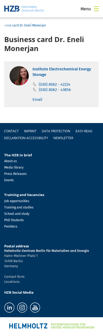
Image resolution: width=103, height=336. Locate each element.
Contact (11, 131)
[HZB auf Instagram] (22, 307)
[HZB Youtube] (35, 307)
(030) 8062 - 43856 (55, 89)
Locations (12, 282)
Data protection (56, 131)
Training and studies (19, 207)
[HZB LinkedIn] (9, 307)
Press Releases (15, 174)
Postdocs (10, 226)
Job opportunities (16, 201)
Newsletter (63, 138)
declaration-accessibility (26, 138)
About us (10, 161)
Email (37, 99)
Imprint (30, 131)
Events (9, 180)
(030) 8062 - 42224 (54, 84)
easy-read (84, 131)
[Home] (24, 8)
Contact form (14, 277)
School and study (16, 214)
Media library (14, 167)
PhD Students (14, 220)
